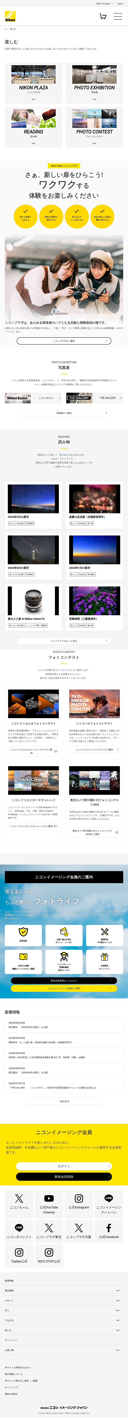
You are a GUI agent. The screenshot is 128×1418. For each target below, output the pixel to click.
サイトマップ (11, 1387)
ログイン (64, 1166)
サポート (9, 1300)
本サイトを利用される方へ (18, 1367)
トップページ (6, 29)
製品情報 (9, 1290)
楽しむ (8, 1330)
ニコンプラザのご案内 (64, 341)
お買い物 (9, 1350)
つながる (9, 1320)
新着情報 (9, 1280)
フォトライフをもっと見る (64, 641)
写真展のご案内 (64, 413)
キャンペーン (11, 1340)
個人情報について (13, 1374)
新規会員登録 (64, 1177)
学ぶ (7, 1310)
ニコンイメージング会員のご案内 (64, 988)
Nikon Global (11, 1394)
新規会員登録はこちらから (64, 980)
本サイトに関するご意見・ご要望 (21, 1381)
